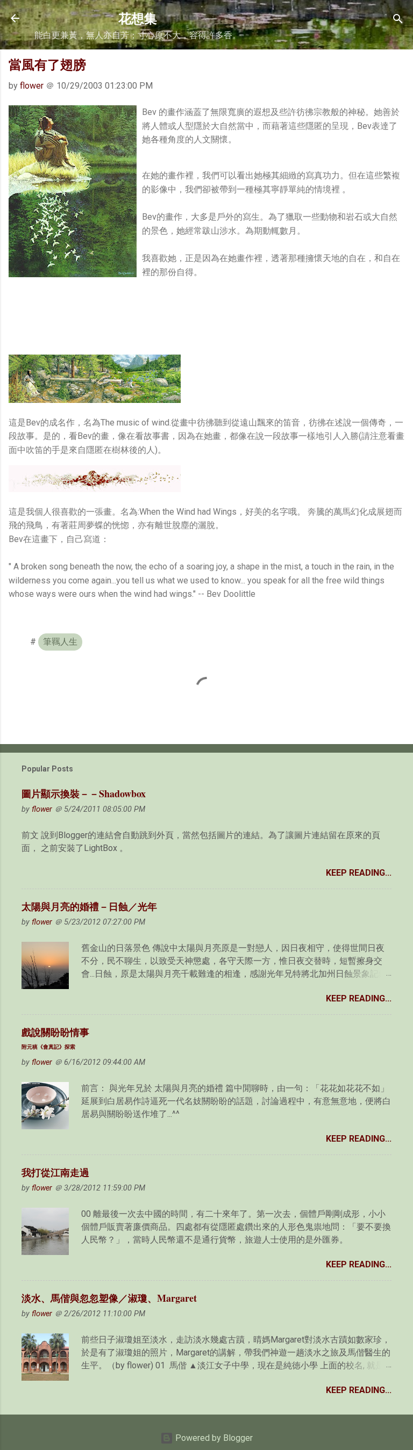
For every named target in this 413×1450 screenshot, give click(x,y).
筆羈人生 (60, 642)
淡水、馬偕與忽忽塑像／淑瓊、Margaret (109, 1298)
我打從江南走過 (55, 1172)
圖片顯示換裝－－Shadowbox (84, 793)
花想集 (137, 18)
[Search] (397, 19)
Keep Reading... (358, 873)
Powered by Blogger (213, 1438)
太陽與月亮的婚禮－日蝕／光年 (89, 906)
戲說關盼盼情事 (55, 1037)
